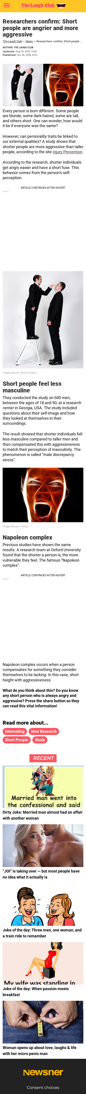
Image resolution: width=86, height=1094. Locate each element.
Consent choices (43, 1087)
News (29, 41)
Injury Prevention (67, 151)
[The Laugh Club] (43, 5)
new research (44, 731)
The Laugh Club (12, 41)
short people (16, 739)
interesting (14, 731)
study (40, 739)
